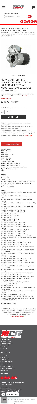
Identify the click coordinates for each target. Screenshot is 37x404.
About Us (4, 347)
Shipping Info (5, 359)
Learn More (25, 96)
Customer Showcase (7, 384)
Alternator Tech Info (7, 366)
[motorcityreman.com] (18, 7)
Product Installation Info (8, 368)
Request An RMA (6, 363)
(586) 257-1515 (4, 345)
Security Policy (22, 403)
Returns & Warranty (7, 361)
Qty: (2, 112)
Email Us (16, 391)
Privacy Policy (14, 403)
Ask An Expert (5, 370)
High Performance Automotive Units (14, 28)
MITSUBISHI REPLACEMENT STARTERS (12, 32)
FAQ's (3, 357)
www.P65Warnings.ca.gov (18, 316)
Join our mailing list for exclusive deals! (13, 382)
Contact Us (5, 355)
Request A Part (6, 364)
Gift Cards (4, 348)
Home (2, 28)
